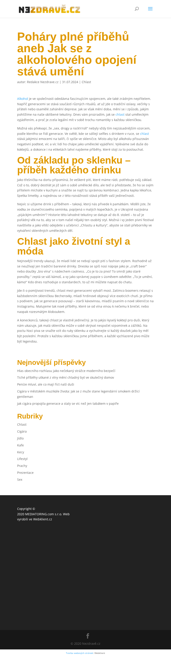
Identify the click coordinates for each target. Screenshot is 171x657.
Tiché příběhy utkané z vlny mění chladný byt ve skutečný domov (65, 377)
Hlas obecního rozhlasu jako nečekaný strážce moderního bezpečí (66, 371)
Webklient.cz (42, 519)
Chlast (86, 82)
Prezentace (25, 472)
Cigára (22, 431)
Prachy (22, 466)
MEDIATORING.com (39, 514)
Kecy (20, 452)
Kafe (20, 445)
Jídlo (20, 438)
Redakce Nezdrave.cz (43, 82)
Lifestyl (22, 459)
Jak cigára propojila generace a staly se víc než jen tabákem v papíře (68, 403)
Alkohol (22, 98)
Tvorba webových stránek (79, 653)
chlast (120, 114)
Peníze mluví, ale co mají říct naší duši (45, 384)
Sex (19, 479)
